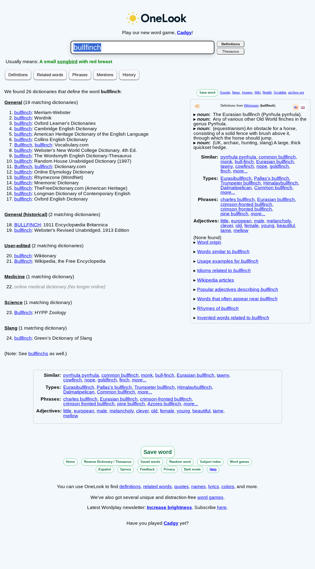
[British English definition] (303, 107)
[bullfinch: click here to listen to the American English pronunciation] (197, 107)
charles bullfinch (237, 199)
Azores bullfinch (164, 403)
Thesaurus (230, 51)
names (198, 486)
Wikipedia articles (215, 280)
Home (70, 462)
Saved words (150, 462)
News (236, 92)
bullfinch (23, 112)
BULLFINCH (27, 224)
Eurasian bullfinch (275, 161)
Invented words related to (233, 317)
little (224, 220)
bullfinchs (38, 353)
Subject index (210, 462)
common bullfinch (277, 157)
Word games (239, 462)
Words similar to (223, 251)
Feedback (147, 469)
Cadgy (184, 32)
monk (226, 161)
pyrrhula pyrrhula (238, 157)
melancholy (279, 220)
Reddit (267, 92)
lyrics (213, 486)
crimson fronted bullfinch (246, 209)
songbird (67, 61)
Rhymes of (218, 308)
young (267, 225)
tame (225, 230)
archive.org (296, 92)
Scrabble (280, 92)
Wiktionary (251, 105)
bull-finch (244, 161)
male (259, 220)
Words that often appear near (237, 298)
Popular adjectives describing (237, 289)
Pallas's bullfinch (271, 178)
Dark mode (192, 469)
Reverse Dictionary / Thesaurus (107, 462)
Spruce (125, 469)
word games (210, 497)
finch (225, 171)
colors (227, 486)
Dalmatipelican (236, 187)
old (239, 225)
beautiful (286, 225)
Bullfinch (23, 144)
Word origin (209, 242)
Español (104, 469)
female (251, 225)
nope (261, 166)
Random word (180, 462)
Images (247, 92)
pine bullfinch (234, 213)
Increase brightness (169, 507)
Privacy (169, 469)
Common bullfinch (273, 187)
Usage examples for (227, 261)
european (241, 220)
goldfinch (279, 166)
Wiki (257, 92)
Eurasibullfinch (236, 178)
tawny (226, 166)
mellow (241, 230)
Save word (207, 92)
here (222, 507)
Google (225, 92)
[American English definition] (296, 107)
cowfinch (244, 166)
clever (226, 225)
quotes (181, 486)
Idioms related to (224, 270)
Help (213, 469)
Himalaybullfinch (280, 183)
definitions (130, 486)
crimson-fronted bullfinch (246, 204)
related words (157, 486)
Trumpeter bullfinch (240, 183)
